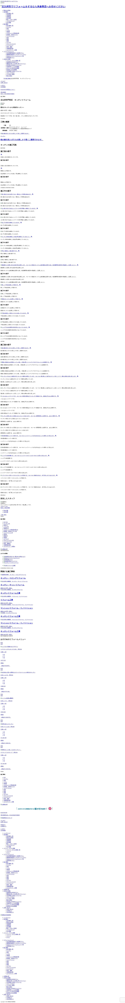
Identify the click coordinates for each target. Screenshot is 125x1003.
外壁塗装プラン (10, 57)
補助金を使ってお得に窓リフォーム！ (16, 63)
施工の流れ (9, 75)
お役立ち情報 (6, 59)
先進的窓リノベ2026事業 (12, 66)
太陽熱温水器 (9, 48)
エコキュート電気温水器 (12, 33)
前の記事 (5, 510)
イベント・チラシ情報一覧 (13, 60)
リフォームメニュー (8, 51)
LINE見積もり (10, 912)
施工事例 (5, 24)
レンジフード (9, 45)
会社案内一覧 (9, 13)
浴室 (7, 28)
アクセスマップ (10, 21)
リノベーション (10, 36)
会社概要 (8, 18)
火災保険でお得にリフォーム (13, 71)
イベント (8, 851)
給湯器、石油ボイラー (12, 34)
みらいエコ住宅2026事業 (12, 68)
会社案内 (5, 12)
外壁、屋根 (9, 47)
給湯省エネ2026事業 (11, 69)
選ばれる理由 (6, 10)
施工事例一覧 (9, 25)
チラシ (8, 853)
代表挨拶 (8, 15)
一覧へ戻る (3, 514)
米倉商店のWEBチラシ (12, 62)
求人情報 (8, 22)
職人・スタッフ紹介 (11, 19)
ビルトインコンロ (11, 43)
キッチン (8, 27)
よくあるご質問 (10, 74)
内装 (7, 39)
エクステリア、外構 (11, 50)
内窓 (7, 37)
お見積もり (9, 910)
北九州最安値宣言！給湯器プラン (15, 53)
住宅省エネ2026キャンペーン (13, 65)
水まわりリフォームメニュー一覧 (15, 56)
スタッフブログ (10, 72)
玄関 (7, 40)
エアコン (8, 42)
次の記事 (5, 512)
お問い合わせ (6, 907)
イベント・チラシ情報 (9, 848)
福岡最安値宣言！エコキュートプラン (16, 54)
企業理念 (8, 16)
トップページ (6, 833)
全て (5, 522)
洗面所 (8, 31)
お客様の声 (6, 889)
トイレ (8, 30)
